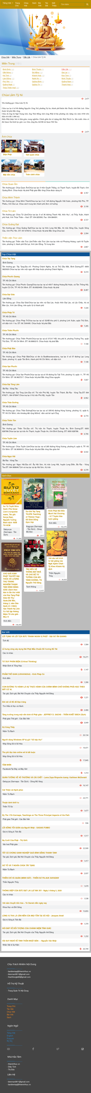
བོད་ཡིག (9, 1041)
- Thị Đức (11, 1069)
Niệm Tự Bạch (8, 731)
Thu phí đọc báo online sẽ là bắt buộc (18, 752)
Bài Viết (39, 4)
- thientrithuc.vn (13, 1063)
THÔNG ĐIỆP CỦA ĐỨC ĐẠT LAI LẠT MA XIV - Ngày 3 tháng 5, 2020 (32, 890)
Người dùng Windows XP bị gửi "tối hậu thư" (22, 739)
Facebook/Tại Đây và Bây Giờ (15, 768)
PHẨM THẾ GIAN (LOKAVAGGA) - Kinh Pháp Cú (23, 674)
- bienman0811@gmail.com (18, 974)
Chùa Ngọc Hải (8, 456)
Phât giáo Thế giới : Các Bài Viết (16, 718)
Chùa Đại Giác (8, 294)
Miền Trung (16, 57)
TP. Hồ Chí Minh (9, 280)
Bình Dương (8, 262)
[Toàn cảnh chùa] (34, 165)
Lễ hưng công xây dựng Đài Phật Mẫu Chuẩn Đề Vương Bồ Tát (29, 649)
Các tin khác (8, 653)
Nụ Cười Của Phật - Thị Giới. (15, 840)
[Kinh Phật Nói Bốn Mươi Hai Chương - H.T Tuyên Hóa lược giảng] (57, 493)
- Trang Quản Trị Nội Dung (17, 990)
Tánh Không (31, 586)
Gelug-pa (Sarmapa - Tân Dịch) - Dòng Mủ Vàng (23, 781)
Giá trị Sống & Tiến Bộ (12, 831)
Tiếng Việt (7, 3)
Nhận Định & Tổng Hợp (12, 665)
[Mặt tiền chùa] (11, 165)
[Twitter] (57, 1048)
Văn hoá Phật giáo (10, 844)
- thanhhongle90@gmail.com (19, 976)
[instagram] (82, 1048)
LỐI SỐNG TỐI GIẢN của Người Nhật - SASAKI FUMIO (26, 827)
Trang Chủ (17, 4)
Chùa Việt (26, 4)
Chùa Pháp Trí (8, 312)
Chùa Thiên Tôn (9, 420)
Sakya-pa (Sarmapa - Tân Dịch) (10, 532)
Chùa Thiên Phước (10, 330)
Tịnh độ (6, 640)
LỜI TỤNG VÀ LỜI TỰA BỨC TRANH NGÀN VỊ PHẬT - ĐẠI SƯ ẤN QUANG (34, 636)
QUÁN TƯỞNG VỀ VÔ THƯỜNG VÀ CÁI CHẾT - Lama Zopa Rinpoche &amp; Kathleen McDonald (44, 777)
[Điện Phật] (11, 145)
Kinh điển (7, 620)
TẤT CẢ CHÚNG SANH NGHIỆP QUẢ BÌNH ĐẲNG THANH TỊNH (29, 852)
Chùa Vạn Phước (9, 366)
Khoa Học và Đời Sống (12, 907)
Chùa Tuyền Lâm (9, 438)
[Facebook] (33, 1048)
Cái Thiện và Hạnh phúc (12, 790)
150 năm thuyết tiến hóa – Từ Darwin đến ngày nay (24, 903)
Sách (34, 3)
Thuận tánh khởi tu (10, 802)
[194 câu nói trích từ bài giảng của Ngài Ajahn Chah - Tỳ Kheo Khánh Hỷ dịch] (57, 543)
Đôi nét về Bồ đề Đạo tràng (14, 702)
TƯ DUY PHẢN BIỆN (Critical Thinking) (19, 661)
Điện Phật (7, 154)
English (10, 1035)
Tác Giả (46, 4)
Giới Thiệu (54, 4)
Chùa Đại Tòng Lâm (10, 384)
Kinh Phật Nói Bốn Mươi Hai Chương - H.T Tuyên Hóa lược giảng (56, 514)
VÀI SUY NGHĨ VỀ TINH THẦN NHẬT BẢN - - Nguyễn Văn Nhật (29, 940)
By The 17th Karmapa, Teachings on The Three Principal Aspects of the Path (35, 815)
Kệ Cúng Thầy (8, 727)
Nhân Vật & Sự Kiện (11, 944)
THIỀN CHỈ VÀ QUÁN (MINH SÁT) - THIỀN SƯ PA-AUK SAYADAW (30, 877)
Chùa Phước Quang (11, 276)
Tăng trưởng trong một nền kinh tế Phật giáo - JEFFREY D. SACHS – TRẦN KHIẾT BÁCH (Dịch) (44, 714)
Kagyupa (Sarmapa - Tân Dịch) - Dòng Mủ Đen (34, 529)
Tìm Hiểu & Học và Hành (13, 706)
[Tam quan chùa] (34, 145)
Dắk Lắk (26, 57)
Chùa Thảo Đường (10, 402)
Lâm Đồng (7, 298)
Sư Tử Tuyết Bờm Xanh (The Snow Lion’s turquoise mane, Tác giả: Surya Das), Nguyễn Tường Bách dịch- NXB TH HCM (11, 516)
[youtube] (8, 1048)
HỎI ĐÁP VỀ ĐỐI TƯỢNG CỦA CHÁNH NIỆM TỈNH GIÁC (26, 928)
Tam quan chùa (32, 154)
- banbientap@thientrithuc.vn (19, 971)
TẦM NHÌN (6, 764)
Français (10, 1038)
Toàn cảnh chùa (33, 174)
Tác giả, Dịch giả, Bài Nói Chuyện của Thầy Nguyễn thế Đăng (28, 693)
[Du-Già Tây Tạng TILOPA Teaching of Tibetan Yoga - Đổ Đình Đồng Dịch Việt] (34, 493)
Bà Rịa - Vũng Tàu (10, 388)
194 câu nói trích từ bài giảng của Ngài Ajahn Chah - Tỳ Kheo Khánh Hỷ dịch (56, 563)
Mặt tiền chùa (9, 174)
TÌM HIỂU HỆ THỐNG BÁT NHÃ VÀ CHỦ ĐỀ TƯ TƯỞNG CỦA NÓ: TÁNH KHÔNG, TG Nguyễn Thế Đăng (34, 576)
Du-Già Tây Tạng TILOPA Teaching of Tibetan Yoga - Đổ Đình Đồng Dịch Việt (33, 517)
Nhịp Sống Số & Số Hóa (12, 743)
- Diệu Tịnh (11, 1066)
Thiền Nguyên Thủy (54, 574)
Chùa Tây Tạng (8, 258)
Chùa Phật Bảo (8, 348)
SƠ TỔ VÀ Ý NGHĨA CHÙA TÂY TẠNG (18, 865)
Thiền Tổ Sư (8, 806)
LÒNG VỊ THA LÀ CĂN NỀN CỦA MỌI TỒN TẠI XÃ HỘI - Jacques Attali (33, 915)
